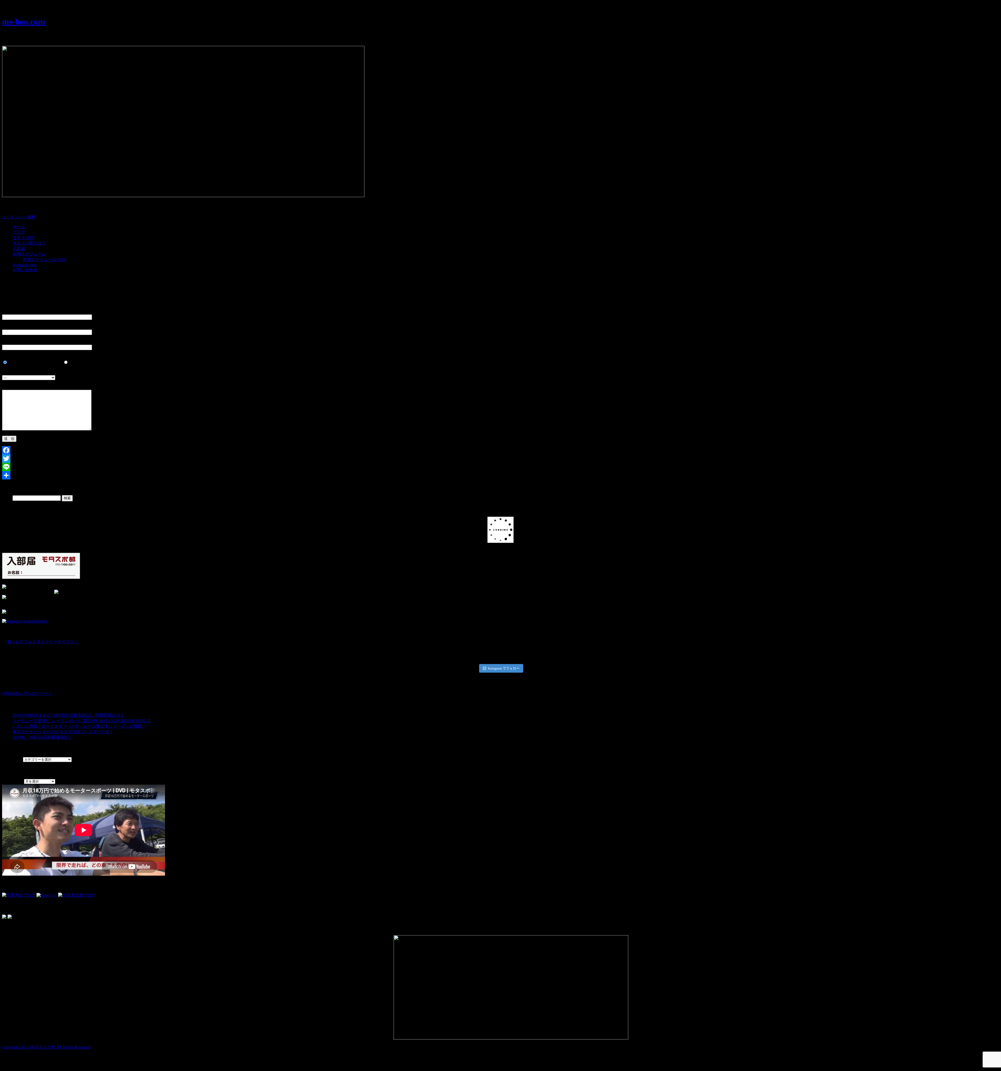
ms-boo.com (23, 21)
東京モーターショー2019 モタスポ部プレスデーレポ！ (63, 731)
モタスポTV (24, 237)
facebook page (24, 265)
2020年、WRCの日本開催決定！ (42, 737)
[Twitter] (500, 458)
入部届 (19, 248)
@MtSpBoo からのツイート (27, 693)
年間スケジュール (29, 254)
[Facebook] (500, 450)
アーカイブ (12, 781)
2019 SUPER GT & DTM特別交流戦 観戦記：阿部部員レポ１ (68, 715)
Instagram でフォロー (504, 668)
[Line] (500, 467)
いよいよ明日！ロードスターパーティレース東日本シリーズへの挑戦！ (79, 726)
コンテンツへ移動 (18, 217)
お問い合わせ (25, 269)
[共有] (500, 475)
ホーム (19, 226)
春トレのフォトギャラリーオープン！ (42, 641)
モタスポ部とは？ (29, 243)
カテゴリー (12, 759)
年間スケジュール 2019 (44, 259)
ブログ (19, 232)
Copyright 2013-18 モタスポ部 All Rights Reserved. (46, 1047)
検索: (6, 498)
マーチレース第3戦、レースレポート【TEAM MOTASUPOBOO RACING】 (82, 721)
